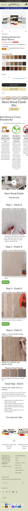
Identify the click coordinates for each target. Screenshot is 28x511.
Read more (5, 282)
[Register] (23, 482)
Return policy (18, 472)
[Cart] (25, 4)
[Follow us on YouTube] (13, 492)
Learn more (20, 8)
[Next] (25, 31)
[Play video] (14, 182)
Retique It (5, 34)
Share (3, 92)
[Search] (5, 4)
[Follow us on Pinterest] (9, 492)
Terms (9, 49)
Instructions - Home (20, 462)
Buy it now (14, 89)
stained (17, 162)
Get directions (18, 1)
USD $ (4, 497)
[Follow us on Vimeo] (16, 492)
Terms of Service (19, 470)
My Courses (18, 465)
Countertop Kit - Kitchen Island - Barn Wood (9, 445)
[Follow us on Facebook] (3, 492)
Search (17, 457)
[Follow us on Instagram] (6, 492)
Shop (16, 460)
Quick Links (18, 467)
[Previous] (2, 31)
